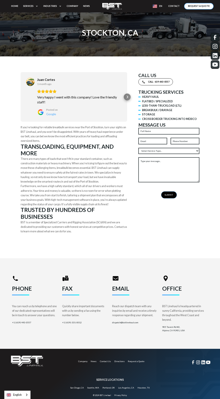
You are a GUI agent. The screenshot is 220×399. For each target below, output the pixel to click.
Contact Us (105, 361)
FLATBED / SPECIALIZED (157, 101)
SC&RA (101, 222)
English (17, 394)
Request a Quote (199, 6)
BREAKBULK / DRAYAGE (157, 110)
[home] (112, 6)
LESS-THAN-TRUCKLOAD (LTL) (161, 105)
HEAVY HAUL (150, 96)
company (72, 6)
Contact (174, 6)
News (93, 361)
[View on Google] (30, 81)
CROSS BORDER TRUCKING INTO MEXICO (169, 119)
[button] (31, 6)
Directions (119, 361)
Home (14, 6)
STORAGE (148, 114)
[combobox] (17, 395)
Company (82, 361)
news (86, 6)
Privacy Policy (120, 395)
